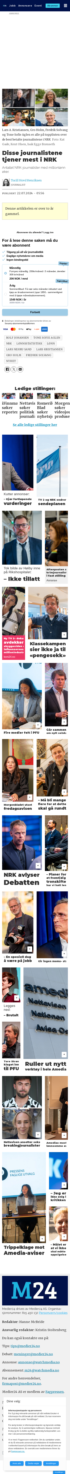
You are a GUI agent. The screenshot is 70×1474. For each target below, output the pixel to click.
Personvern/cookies (53, 1313)
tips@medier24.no (25, 1346)
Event (38, 5)
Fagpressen (54, 1392)
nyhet (11, 361)
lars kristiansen (49, 349)
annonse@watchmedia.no (39, 1362)
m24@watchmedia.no (41, 1370)
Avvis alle (17, 1463)
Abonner (52, 5)
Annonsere (25, 5)
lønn (51, 343)
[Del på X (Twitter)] (14, 369)
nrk (9, 343)
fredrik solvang (38, 355)
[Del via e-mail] (20, 369)
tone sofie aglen (46, 337)
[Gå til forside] (4, 5)
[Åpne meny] (65, 6)
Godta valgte (33, 1463)
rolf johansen (17, 337)
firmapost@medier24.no (21, 1384)
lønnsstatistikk (29, 343)
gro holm (13, 355)
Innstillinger (59, 1472)
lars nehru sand (19, 349)
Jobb (12, 5)
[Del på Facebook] (7, 369)
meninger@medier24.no (33, 1354)
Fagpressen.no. (18, 1451)
